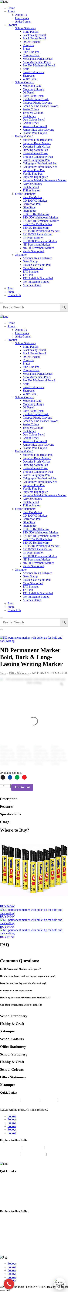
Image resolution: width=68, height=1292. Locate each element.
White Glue (29, 79)
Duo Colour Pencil (34, 119)
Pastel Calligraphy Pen (36, 160)
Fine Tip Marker (32, 197)
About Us (21, 14)
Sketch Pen (29, 116)
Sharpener (29, 75)
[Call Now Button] (9, 1284)
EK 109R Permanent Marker (40, 241)
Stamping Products (11, 1250)
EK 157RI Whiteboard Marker (41, 231)
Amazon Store (30, 1099)
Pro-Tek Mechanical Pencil (39, 65)
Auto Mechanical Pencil (37, 62)
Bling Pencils (31, 31)
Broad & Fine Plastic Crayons (40, 106)
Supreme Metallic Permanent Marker (44, 180)
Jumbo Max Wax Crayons (38, 129)
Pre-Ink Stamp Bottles (36, 281)
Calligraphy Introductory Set (40, 166)
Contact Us (14, 295)
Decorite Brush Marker (36, 146)
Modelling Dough (33, 89)
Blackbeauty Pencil (34, 35)
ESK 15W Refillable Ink (37, 224)
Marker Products (10, 1154)
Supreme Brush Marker (37, 143)
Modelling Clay (32, 85)
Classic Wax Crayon (35, 133)
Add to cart (22, 787)
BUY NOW (7, 906)
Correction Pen (32, 204)
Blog (10, 288)
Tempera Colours (33, 112)
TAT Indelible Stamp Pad (38, 278)
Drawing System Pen (35, 149)
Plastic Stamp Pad (33, 251)
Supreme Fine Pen (34, 170)
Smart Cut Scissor (33, 72)
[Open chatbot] (60, 1284)
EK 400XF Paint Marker (37, 234)
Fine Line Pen (31, 51)
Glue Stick (29, 207)
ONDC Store (49, 1099)
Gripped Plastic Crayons (37, 102)
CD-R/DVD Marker (35, 200)
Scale (26, 68)
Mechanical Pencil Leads (38, 58)
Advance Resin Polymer (37, 258)
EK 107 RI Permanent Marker (41, 220)
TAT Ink (28, 274)
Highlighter (29, 210)
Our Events (22, 18)
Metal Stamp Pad (33, 268)
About (11, 11)
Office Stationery (25, 193)
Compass (28, 45)
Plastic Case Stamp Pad (37, 264)
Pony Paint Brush (33, 95)
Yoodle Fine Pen (32, 173)
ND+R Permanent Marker (38, 247)
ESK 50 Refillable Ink (36, 227)
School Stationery (25, 28)
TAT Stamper (31, 271)
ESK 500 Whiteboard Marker (40, 217)
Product (12, 24)
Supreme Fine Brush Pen (38, 139)
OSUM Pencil (31, 41)
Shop (11, 291)
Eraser (26, 48)
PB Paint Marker (33, 237)
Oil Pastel (28, 92)
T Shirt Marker (31, 190)
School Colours (24, 82)
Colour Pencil (31, 122)
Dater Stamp (30, 261)
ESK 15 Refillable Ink (36, 214)
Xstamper (21, 254)
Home (11, 8)
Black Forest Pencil (34, 38)
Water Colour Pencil (35, 126)
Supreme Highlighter (35, 177)
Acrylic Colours (32, 183)
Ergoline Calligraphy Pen (38, 156)
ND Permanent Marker (36, 244)
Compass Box (31, 55)
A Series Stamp (32, 285)
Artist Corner (23, 21)
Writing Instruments (33, 1154)
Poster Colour (31, 109)
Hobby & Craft (24, 136)
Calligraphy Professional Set (39, 163)
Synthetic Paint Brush (36, 99)
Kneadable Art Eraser (35, 153)
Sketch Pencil (31, 187)
